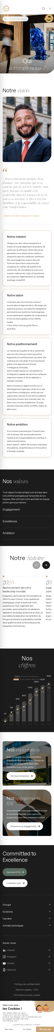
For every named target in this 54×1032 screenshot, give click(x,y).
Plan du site (27, 1000)
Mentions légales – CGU (27, 989)
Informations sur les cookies (27, 995)
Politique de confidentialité (27, 984)
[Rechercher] (43, 8)
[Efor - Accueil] (10, 8)
